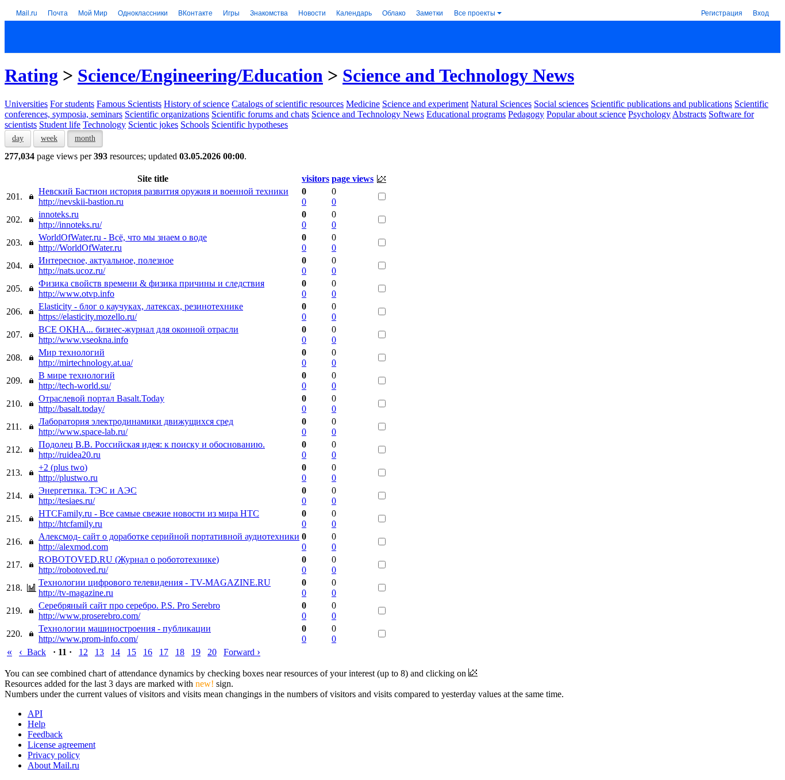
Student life (59, 124)
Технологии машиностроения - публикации (125, 628)
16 (147, 652)
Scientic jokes (153, 124)
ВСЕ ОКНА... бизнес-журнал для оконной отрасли (138, 329)
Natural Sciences (501, 104)
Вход (761, 12)
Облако (394, 12)
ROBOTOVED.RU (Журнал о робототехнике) (129, 559)
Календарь (354, 12)
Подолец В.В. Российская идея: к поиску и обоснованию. (152, 444)
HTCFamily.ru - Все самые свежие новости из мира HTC (149, 513)
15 (131, 652)
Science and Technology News (458, 75)
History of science (196, 104)
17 (163, 652)
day (18, 138)
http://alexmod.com (73, 547)
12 (83, 652)
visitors (315, 178)
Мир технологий (72, 352)
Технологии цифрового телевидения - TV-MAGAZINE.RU (155, 582)
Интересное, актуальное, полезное (106, 260)
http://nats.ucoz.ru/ (72, 271)
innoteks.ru (59, 214)
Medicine (363, 104)
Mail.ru (26, 12)
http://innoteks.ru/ (70, 225)
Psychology (649, 114)
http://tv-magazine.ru (76, 593)
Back (32, 652)
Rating (31, 75)
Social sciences (561, 104)
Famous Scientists (129, 104)
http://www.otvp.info (76, 294)
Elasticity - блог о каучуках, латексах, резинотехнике (141, 306)
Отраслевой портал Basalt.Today (101, 398)
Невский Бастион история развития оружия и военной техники (163, 191)
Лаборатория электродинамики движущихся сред (136, 421)
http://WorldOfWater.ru (80, 248)
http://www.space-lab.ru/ (83, 432)
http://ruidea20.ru (70, 455)
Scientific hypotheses (249, 124)
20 (212, 652)
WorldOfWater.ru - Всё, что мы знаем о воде (123, 237)
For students (72, 104)
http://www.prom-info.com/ (88, 639)
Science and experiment (425, 104)
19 (196, 652)
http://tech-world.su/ (75, 386)
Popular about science (586, 114)
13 (99, 652)
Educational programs (466, 114)
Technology (104, 124)
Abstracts (689, 114)
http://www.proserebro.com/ (89, 616)
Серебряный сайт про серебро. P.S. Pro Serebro (129, 605)
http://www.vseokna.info (83, 340)
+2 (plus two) (63, 467)
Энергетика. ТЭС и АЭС (88, 490)
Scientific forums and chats (260, 114)
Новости (312, 12)
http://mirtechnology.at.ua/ (86, 363)
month (85, 138)
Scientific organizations (167, 114)
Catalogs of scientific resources (288, 104)
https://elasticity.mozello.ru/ (88, 317)
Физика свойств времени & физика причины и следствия (151, 283)
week (49, 138)
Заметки (429, 12)
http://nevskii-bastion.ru (81, 202)
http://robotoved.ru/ (73, 570)
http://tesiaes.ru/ (67, 501)
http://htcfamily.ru (70, 524)
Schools (194, 124)
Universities (26, 104)
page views (353, 178)
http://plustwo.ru (68, 478)
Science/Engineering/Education (200, 75)
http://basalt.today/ (72, 409)
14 (115, 652)
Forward (242, 652)
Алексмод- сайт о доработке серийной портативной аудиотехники (169, 536)
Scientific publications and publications (661, 104)
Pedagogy (526, 114)
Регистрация (721, 12)
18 (179, 652)
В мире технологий (77, 375)
